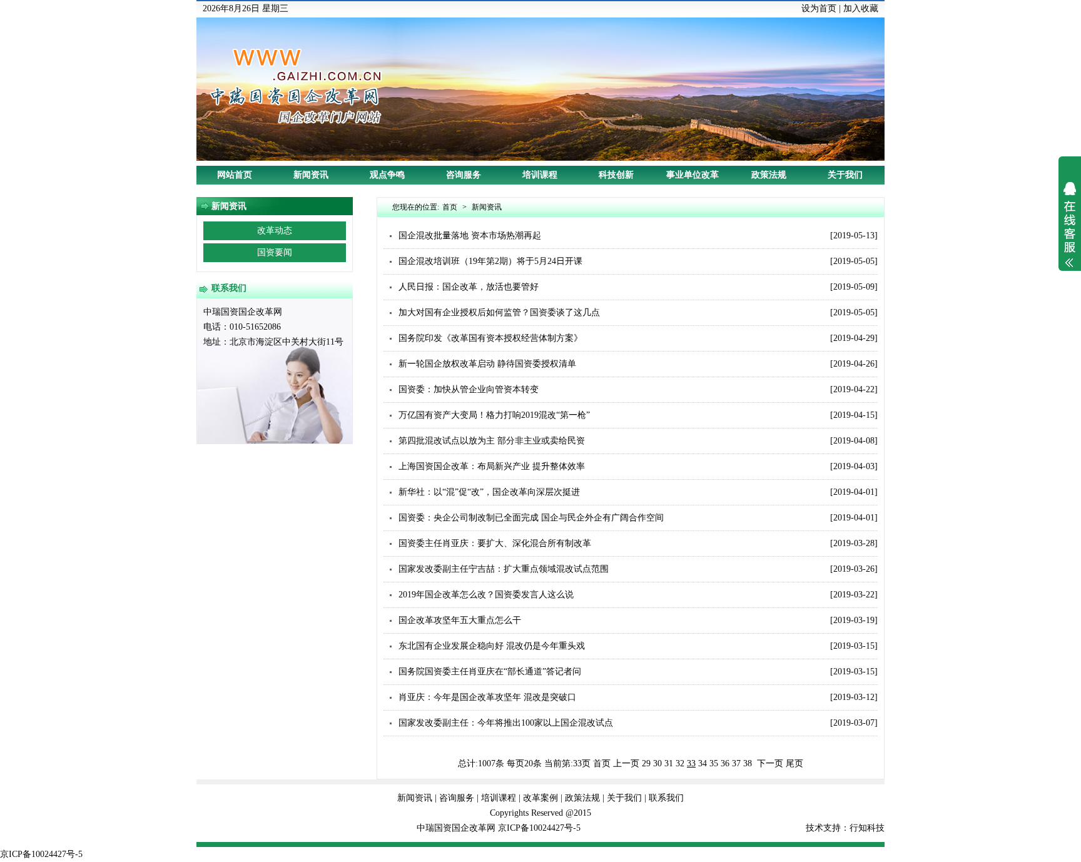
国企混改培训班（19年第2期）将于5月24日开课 (490, 261)
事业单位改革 (692, 175)
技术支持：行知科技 (845, 828)
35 (713, 763)
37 (736, 763)
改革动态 (274, 230)
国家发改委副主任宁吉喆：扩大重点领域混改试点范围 (503, 569)
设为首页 (818, 8)
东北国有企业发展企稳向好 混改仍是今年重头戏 (491, 646)
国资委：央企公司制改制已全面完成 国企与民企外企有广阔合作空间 (531, 517)
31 (668, 763)
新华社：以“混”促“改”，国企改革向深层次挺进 (489, 492)
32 (680, 763)
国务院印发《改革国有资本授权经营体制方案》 (490, 338)
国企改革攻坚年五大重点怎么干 (459, 620)
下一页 (770, 763)
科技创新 (616, 175)
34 (702, 763)
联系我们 (666, 798)
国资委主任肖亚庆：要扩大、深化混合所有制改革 (494, 543)
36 (725, 763)
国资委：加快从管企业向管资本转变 (468, 389)
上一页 (626, 763)
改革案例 (540, 798)
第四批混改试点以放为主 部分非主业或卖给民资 (491, 440)
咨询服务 (463, 175)
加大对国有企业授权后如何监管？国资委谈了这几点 (499, 312)
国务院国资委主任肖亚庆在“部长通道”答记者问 (489, 671)
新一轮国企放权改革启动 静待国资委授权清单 (487, 363)
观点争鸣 (387, 175)
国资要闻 (274, 252)
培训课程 (539, 175)
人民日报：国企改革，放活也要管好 (468, 287)
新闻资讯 (310, 175)
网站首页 (234, 175)
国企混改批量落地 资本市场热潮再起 (469, 235)
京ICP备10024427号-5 (539, 828)
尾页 (794, 763)
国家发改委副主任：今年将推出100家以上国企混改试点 (505, 723)
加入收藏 (860, 8)
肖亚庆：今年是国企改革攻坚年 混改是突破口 (487, 697)
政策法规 (768, 175)
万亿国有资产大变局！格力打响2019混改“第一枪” (494, 415)
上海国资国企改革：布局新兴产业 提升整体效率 (491, 466)
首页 (449, 207)
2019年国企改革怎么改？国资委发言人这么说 (486, 594)
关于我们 (845, 175)
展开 (1069, 232)
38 (747, 763)
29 (646, 763)
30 (657, 763)
